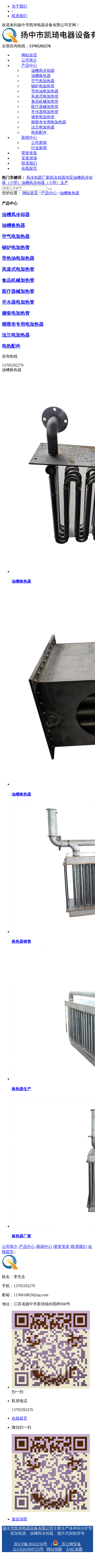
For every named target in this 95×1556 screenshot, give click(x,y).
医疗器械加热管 (44, 107)
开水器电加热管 (44, 112)
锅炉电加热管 (43, 86)
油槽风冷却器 (43, 70)
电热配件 (39, 132)
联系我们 (19, 16)
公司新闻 (39, 143)
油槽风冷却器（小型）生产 (44, 183)
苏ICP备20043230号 (30, 1544)
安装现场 (29, 158)
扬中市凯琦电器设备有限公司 (28, 1528)
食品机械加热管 (44, 101)
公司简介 (29, 60)
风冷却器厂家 (38, 177)
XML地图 (74, 1549)
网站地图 (54, 1549)
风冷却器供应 (61, 177)
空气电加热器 (43, 81)
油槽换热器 (41, 76)
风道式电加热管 (44, 96)
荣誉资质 (29, 153)
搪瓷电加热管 (43, 117)
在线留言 (29, 168)
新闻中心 (29, 137)
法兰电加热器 (43, 127)
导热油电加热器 (44, 91)
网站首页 (29, 55)
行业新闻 (39, 148)
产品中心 (29, 65)
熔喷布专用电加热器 (48, 122)
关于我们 (19, 6)
